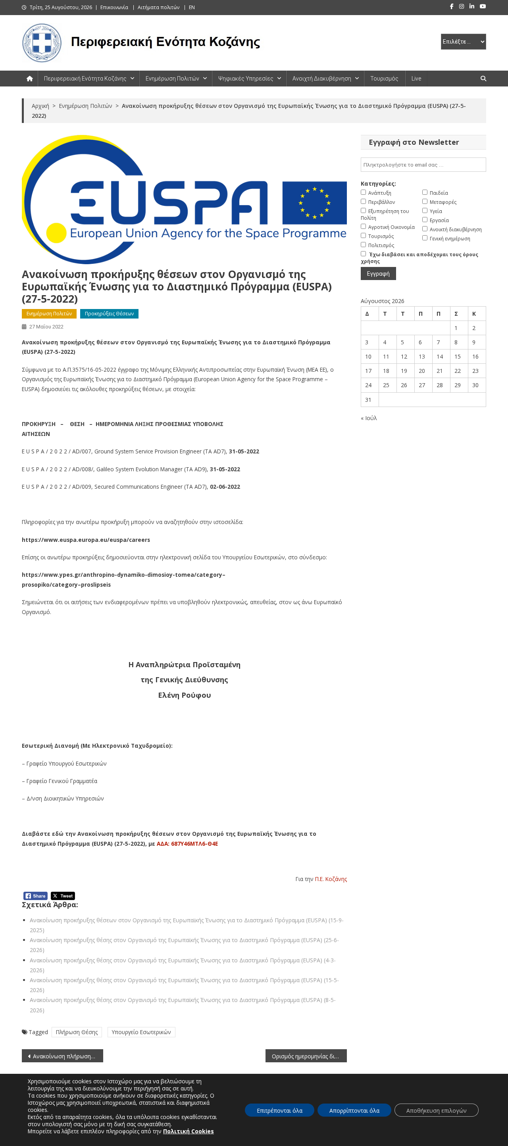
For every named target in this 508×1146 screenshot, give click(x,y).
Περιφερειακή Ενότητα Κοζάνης (85, 78)
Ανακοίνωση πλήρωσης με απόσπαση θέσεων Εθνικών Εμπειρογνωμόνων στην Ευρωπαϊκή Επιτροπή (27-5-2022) (68, 1056)
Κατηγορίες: (378, 183)
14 (440, 356)
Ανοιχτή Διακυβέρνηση (321, 78)
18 (386, 370)
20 (422, 370)
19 (404, 370)
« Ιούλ (369, 418)
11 (386, 356)
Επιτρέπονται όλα (279, 1110)
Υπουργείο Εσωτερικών (141, 1032)
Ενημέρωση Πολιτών (172, 78)
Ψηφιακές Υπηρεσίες (245, 78)
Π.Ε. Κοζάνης (331, 879)
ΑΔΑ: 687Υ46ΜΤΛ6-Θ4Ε (186, 843)
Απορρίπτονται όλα (354, 1110)
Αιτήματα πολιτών (158, 7)
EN (192, 7)
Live (416, 78)
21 (440, 370)
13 (422, 356)
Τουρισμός (384, 78)
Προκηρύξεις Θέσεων (109, 313)
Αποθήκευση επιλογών (436, 1110)
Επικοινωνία (114, 7)
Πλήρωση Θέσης (77, 1032)
